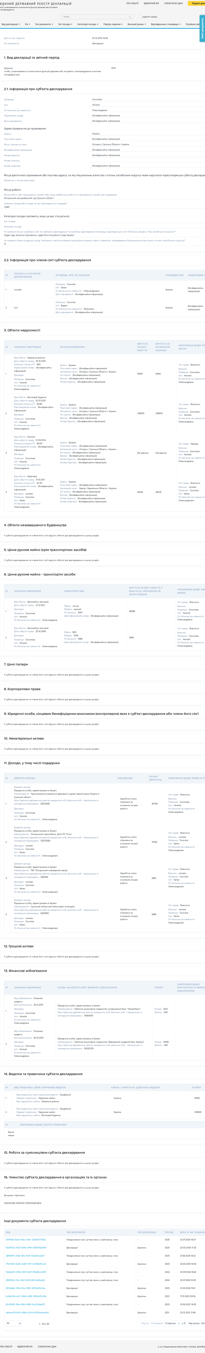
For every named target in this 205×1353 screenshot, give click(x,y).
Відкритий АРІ (151, 3)
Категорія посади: (86, 24)
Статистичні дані (173, 3)
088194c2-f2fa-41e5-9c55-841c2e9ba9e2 (25, 1280)
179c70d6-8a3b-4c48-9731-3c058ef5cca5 (26, 1264)
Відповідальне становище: (165, 24)
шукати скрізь (149, 16)
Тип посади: (64, 24)
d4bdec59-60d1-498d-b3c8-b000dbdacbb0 (27, 1312)
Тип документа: (43, 24)
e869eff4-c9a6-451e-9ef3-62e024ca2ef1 (25, 1256)
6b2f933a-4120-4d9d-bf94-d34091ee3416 (26, 1247)
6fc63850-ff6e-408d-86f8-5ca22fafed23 (25, 1304)
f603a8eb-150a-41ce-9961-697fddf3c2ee (25, 1288)
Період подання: (112, 24)
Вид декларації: (10, 24)
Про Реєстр (132, 3)
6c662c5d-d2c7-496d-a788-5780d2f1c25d (26, 1296)
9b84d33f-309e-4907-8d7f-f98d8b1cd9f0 (26, 1272)
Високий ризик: (136, 24)
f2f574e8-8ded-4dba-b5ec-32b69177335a (26, 1240)
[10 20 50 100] (14, 1323)
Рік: (26, 24)
